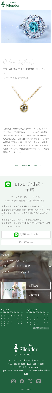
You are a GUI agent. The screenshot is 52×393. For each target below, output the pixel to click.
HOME (5, 255)
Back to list (26, 166)
